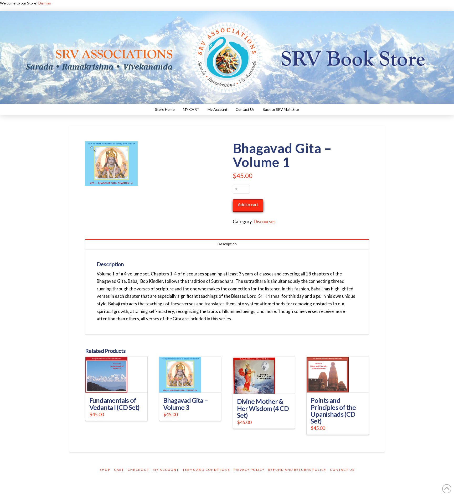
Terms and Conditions (206, 470)
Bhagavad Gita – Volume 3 (185, 403)
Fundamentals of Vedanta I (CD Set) (114, 403)
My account (166, 470)
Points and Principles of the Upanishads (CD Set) (333, 410)
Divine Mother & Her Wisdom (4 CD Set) (263, 408)
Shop (105, 470)
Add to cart (248, 204)
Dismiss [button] (44, 3)
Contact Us (342, 470)
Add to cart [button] (118, 384)
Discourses (265, 221)
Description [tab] (227, 244)
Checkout (138, 470)
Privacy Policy (249, 470)
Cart (119, 470)
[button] (92, 148)
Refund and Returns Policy (297, 470)
